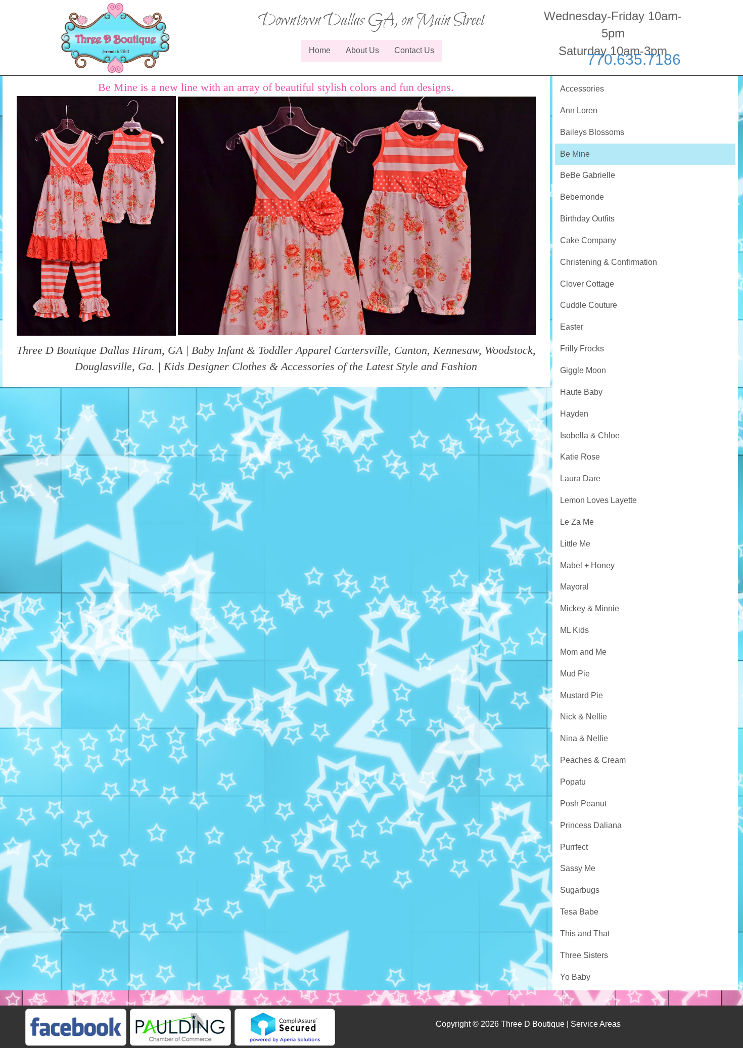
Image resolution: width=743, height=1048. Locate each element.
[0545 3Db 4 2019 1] (96, 215)
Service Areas (596, 1024)
